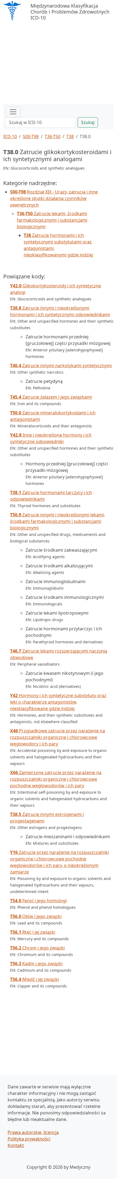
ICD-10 (10, 136)
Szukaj (87, 122)
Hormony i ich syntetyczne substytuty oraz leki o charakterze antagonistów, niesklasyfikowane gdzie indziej (58, 701)
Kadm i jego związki (36, 964)
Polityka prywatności (29, 1139)
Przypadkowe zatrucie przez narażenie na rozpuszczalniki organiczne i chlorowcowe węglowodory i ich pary (57, 737)
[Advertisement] (58, 63)
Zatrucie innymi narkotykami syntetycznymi (61, 365)
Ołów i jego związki (35, 916)
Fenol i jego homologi (38, 901)
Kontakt (16, 1145)
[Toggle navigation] (13, 111)
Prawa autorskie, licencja (33, 1132)
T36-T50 (52, 136)
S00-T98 (31, 136)
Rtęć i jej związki (32, 932)
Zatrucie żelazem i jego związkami (51, 397)
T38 (70, 136)
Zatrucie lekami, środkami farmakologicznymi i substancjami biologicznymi (52, 220)
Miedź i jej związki (34, 979)
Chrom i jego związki (37, 948)
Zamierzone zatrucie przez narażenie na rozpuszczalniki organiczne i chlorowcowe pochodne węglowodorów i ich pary (55, 779)
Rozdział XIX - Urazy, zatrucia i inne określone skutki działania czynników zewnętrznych (54, 198)
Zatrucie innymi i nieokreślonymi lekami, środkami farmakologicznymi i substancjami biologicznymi (57, 521)
